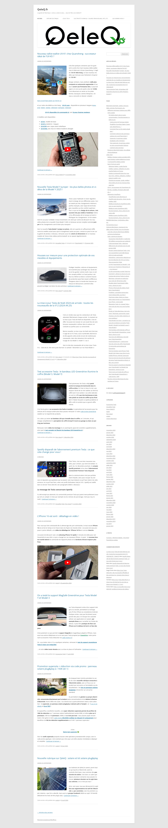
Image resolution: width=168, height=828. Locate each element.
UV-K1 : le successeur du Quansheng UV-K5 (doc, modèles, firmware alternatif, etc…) (119, 190)
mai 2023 (109, 451)
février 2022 (109, 477)
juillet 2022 (109, 465)
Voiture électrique (52, 18)
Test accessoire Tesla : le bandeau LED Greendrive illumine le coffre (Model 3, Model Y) (67, 372)
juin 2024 (109, 444)
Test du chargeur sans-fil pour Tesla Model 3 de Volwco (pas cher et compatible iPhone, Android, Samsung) (119, 353)
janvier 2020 (109, 517)
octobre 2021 (110, 484)
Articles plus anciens (45, 812)
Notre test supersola (70, 732)
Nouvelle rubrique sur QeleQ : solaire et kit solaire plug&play (67, 758)
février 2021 (109, 496)
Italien (43, 108)
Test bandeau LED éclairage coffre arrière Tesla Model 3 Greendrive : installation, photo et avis (120, 332)
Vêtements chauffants (114, 194)
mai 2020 (109, 510)
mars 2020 (109, 512)
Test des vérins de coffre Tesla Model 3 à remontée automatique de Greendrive (119, 346)
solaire (57, 746)
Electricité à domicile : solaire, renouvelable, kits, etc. (91, 18)
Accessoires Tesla (60, 654)
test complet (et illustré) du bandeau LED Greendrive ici (64, 430)
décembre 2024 (110, 435)
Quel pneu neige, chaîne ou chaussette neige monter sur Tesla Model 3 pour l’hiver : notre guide (119, 299)
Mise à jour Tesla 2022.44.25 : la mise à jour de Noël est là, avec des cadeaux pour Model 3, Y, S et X (118, 582)
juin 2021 (109, 489)
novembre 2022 (110, 458)
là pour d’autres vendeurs (81, 112)
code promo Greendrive (88, 411)
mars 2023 (109, 453)
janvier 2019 (109, 526)
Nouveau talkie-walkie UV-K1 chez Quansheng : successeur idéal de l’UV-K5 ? (66, 55)
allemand (54, 108)
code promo (73, 718)
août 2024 (109, 442)
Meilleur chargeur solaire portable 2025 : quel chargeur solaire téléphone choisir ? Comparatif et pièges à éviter (119, 159)
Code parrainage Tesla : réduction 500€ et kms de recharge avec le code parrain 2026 (119, 246)
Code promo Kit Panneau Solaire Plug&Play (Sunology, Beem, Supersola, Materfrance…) (120, 124)
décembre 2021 (110, 481)
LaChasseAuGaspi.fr (119, 393)
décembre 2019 (110, 519)
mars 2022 (109, 474)
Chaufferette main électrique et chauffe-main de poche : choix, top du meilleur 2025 (119, 199)
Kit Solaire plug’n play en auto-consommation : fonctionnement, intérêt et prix (119, 117)
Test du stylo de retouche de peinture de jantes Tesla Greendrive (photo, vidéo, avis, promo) (119, 360)
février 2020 (109, 514)
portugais (61, 108)
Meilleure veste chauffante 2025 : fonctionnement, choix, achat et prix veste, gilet (119, 211)
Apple (57, 583)
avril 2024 (109, 446)
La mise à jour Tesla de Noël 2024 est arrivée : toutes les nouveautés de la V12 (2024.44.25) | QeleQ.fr (118, 554)
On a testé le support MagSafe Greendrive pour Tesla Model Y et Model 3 (67, 596)
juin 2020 (109, 507)
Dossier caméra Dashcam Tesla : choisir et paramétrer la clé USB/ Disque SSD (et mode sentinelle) (119, 253)
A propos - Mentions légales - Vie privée (117, 538)
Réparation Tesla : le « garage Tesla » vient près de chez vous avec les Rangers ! (119, 306)
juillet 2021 (109, 486)
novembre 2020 (110, 503)
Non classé (59, 291)
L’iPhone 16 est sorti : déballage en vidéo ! (58, 516)
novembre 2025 (110, 430)
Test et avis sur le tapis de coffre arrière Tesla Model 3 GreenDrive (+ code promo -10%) (119, 374)
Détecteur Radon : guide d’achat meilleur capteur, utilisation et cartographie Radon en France (119, 169)
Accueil (39, 18)
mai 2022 (109, 470)
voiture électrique (111, 418)
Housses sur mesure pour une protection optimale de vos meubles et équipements (65, 256)
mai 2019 (109, 524)
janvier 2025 (109, 432)
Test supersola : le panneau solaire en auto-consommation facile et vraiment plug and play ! (120, 145)
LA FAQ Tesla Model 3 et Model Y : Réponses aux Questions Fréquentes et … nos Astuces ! (119, 267)
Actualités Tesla (60, 243)
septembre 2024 (111, 439)
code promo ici (67, 638)
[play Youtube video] (67, 149)
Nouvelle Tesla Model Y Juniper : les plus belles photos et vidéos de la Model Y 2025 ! (67, 188)
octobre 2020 (110, 505)
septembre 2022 (111, 463)
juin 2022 (109, 467)
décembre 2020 (110, 500)
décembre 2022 (110, 456)
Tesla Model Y (79, 243)
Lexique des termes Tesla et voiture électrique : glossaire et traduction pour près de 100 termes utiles (119, 278)
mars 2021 (109, 493)
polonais (68, 108)
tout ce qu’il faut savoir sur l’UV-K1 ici (49, 101)
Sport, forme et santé (114, 164)
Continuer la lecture (44, 170)
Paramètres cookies (112, 540)
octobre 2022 (110, 460)
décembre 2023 (110, 449)
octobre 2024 (110, 437)
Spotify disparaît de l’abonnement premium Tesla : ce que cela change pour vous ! (65, 450)
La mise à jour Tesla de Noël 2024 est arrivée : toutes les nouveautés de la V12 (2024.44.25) (65, 304)
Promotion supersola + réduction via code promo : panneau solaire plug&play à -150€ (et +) (67, 667)
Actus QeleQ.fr (60, 175)
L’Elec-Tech (66, 18)
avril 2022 (109, 472)
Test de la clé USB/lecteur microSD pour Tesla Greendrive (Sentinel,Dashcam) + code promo (118, 339)
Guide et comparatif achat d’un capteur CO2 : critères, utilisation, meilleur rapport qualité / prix (120, 176)
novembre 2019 (110, 521)
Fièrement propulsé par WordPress (46, 820)
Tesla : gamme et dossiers (115, 236)
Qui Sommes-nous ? (118, 18)
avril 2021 (109, 491)
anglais (48, 108)
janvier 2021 (109, 498)
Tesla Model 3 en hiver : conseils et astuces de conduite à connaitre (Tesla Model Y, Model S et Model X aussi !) (119, 323)
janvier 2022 (109, 479)
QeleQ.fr (42, 9)
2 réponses (40, 457)
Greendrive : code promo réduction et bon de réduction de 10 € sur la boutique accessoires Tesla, (119, 260)
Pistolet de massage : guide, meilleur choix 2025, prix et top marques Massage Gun (119, 183)
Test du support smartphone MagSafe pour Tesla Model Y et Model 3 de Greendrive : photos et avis (120, 367)
